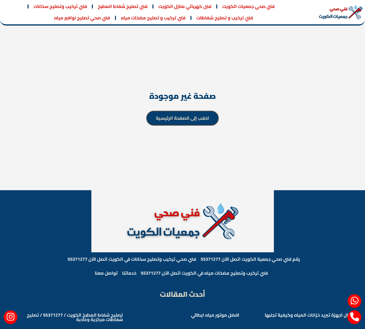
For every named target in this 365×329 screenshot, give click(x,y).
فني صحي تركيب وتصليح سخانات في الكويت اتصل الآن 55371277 (132, 259)
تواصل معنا (106, 273)
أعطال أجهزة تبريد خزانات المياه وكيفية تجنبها (310, 315)
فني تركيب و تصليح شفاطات (224, 18)
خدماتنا (129, 273)
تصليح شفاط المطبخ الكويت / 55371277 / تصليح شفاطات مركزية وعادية (75, 317)
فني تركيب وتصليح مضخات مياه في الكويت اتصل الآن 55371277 (204, 273)
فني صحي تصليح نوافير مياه (82, 18)
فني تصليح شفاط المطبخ (122, 6)
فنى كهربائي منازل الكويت (184, 6)
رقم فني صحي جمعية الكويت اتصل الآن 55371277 (250, 259)
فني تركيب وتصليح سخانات (60, 6)
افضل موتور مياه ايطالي (215, 315)
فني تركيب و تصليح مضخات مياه (153, 18)
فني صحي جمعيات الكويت (248, 6)
